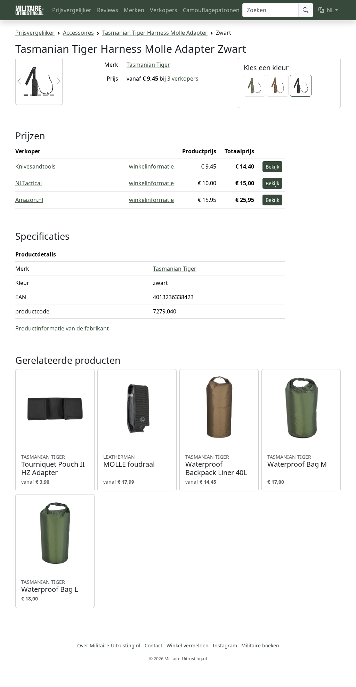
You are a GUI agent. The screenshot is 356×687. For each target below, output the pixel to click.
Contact (153, 645)
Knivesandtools (35, 166)
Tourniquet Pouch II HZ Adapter (53, 465)
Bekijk (272, 166)
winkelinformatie (151, 166)
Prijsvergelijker (71, 10)
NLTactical (28, 183)
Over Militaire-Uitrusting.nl (108, 645)
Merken (134, 10)
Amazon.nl (29, 200)
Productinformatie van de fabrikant (62, 328)
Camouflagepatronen (211, 10)
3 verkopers (183, 78)
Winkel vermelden (188, 645)
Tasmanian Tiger (148, 64)
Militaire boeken (260, 645)
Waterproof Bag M (297, 461)
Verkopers (163, 10)
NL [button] (330, 10)
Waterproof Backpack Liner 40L (216, 465)
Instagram (225, 645)
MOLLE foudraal (129, 461)
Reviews (107, 10)
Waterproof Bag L (49, 586)
